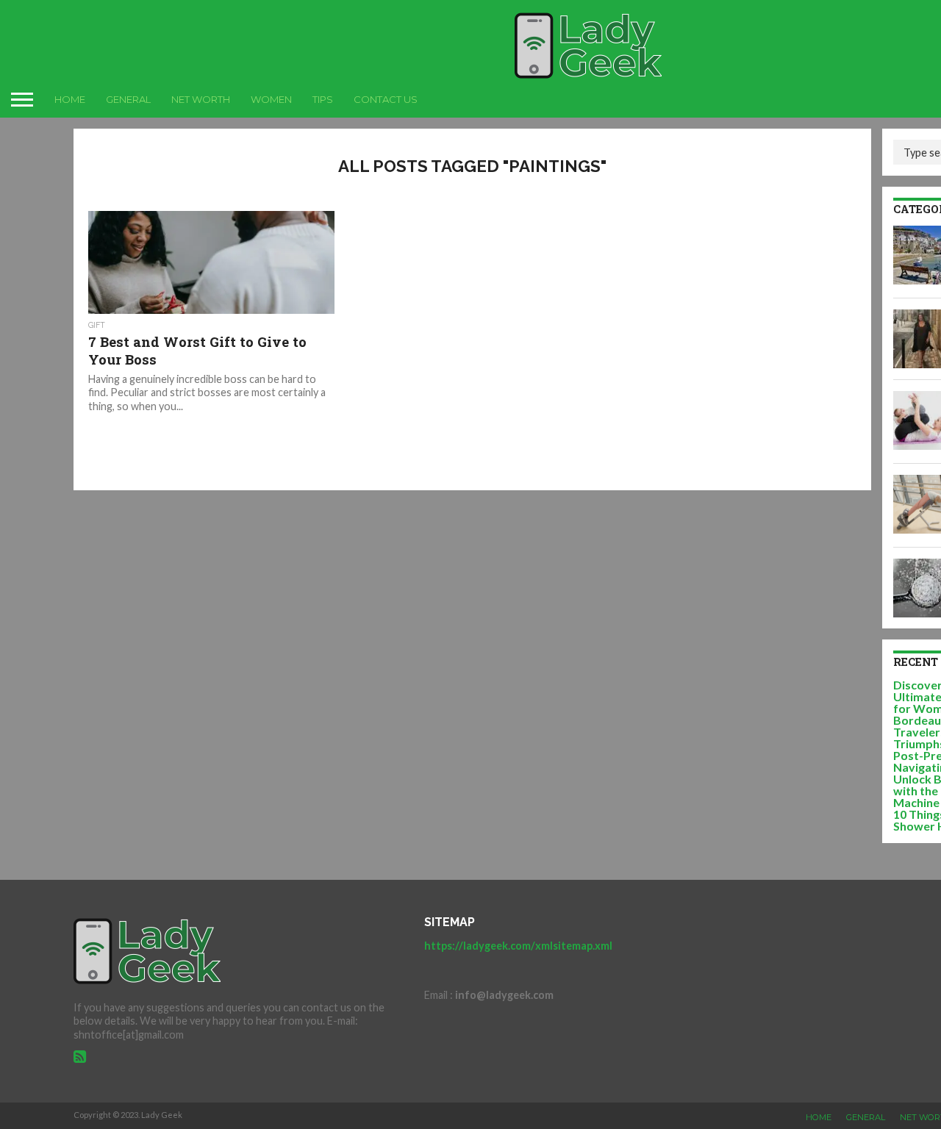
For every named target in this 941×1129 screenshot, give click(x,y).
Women (271, 99)
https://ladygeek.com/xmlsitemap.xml (518, 945)
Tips (322, 99)
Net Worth (200, 99)
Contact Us (386, 99)
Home (69, 99)
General (128, 99)
